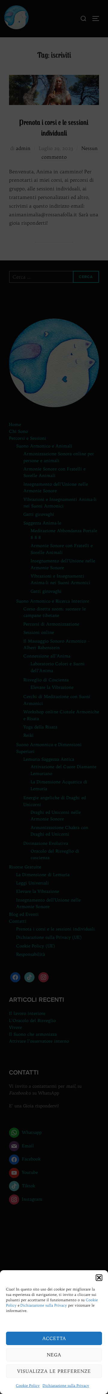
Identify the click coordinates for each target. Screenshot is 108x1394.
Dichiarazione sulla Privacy (43, 1305)
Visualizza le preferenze (54, 1371)
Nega (54, 1355)
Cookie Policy (28, 1385)
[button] (99, 1278)
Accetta (54, 1338)
